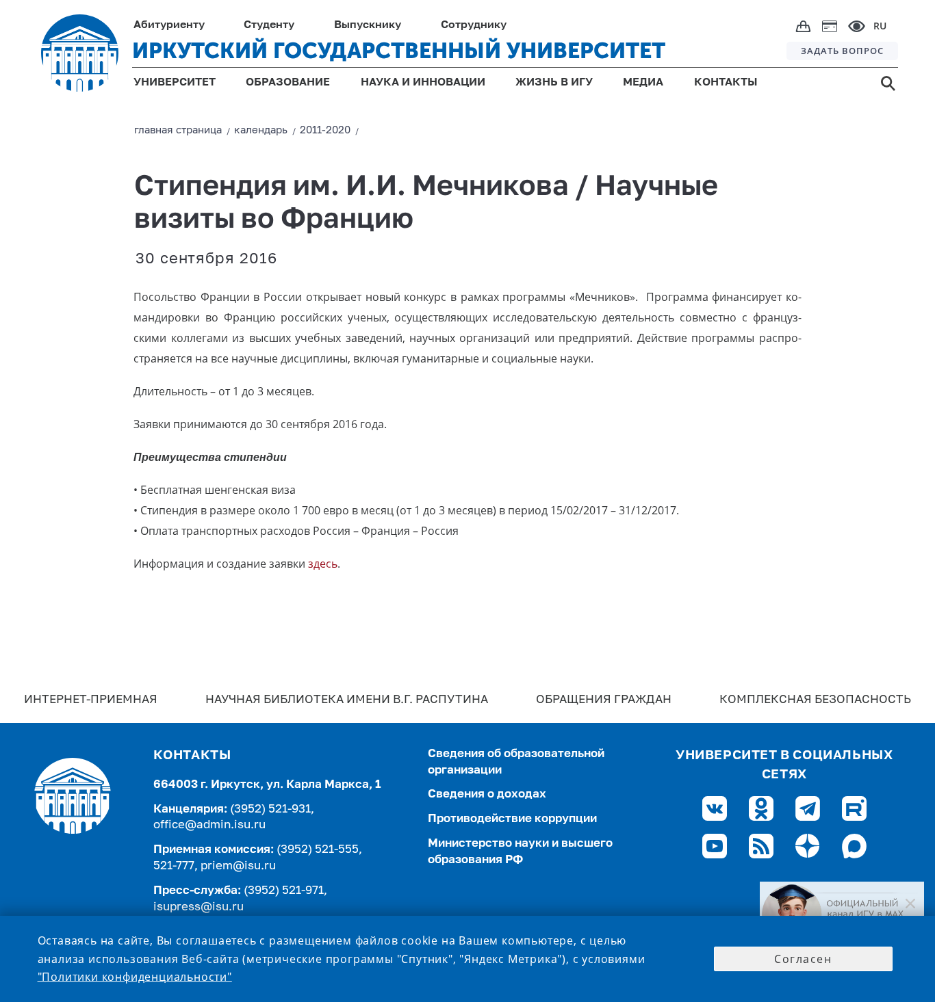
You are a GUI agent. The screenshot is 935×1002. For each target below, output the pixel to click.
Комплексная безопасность (815, 700)
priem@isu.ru (238, 866)
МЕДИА (643, 82)
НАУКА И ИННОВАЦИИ (423, 82)
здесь (322, 563)
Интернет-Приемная (90, 700)
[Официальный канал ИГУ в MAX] (842, 914)
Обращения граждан (603, 700)
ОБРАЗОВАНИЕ (288, 82)
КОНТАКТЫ (726, 82)
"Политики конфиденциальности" (135, 976)
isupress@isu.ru (198, 907)
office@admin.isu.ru (209, 825)
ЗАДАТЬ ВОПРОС (842, 50)
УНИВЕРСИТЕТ (174, 82)
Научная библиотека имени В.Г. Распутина (346, 700)
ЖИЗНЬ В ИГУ (554, 82)
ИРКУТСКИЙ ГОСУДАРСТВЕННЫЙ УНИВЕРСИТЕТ (398, 51)
